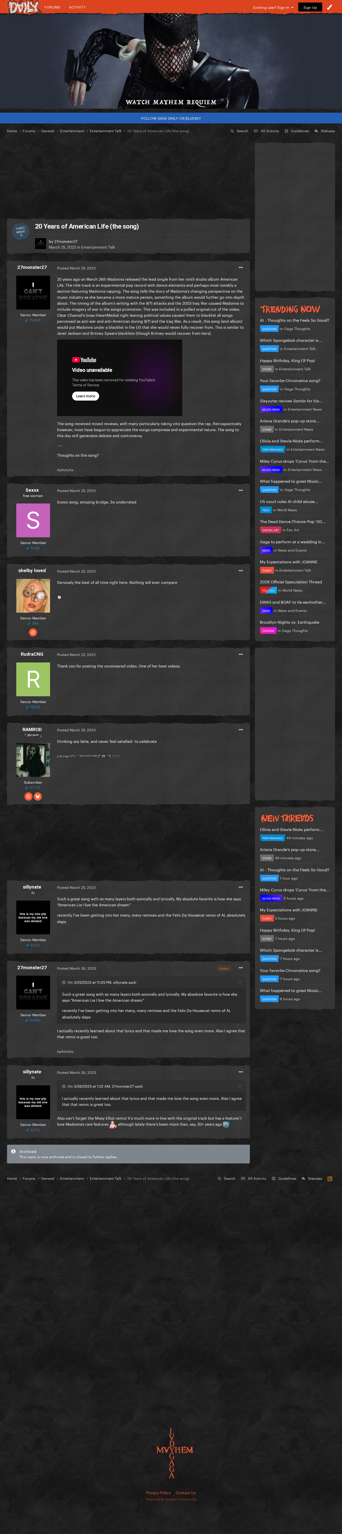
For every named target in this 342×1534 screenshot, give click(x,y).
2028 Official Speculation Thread (291, 581)
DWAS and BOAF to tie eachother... (293, 601)
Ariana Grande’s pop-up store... (289, 420)
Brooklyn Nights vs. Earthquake (289, 621)
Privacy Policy (158, 1492)
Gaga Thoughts (297, 328)
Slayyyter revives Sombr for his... (291, 400)
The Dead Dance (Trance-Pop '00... (292, 521)
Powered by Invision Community (171, 1498)
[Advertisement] (128, 176)
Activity (77, 7)
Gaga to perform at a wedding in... (292, 541)
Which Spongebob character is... (291, 339)
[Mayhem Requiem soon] (171, 61)
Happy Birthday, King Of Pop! (287, 360)
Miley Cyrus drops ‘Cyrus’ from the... (294, 460)
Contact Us (186, 1492)
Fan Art (293, 529)
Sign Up (310, 7)
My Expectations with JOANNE (288, 561)
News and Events (292, 550)
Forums (52, 7)
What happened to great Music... (291, 480)
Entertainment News (305, 409)
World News (287, 509)
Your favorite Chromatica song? (290, 380)
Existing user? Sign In (272, 7)
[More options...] (241, 268)
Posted (76, 267)
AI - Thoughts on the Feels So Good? (294, 319)
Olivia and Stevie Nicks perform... (291, 440)
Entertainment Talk (98, 247)
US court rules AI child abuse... (289, 501)
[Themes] (329, 7)
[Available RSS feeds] (330, 1177)
